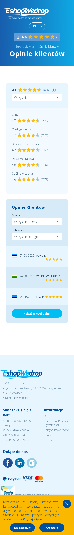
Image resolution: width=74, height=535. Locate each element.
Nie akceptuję (22, 527)
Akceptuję (52, 527)
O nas (47, 416)
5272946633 (16, 393)
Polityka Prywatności (56, 430)
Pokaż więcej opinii (37, 313)
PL (35, 26)
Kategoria (18, 230)
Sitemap (49, 440)
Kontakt (49, 435)
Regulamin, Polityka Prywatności (56, 423)
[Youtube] (32, 463)
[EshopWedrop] (26, 13)
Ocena (16, 215)
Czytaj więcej (33, 519)
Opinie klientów (49, 46)
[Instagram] (20, 463)
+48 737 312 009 (21, 421)
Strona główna (25, 46)
